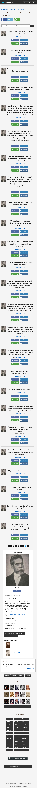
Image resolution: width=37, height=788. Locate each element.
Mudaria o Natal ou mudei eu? (20, 390)
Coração (9, 727)
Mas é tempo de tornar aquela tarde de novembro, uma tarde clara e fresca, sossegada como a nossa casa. (20, 352)
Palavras (16, 736)
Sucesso (24, 747)
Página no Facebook (11, 783)
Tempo (8, 724)
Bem (23, 721)
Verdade (24, 724)
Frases (7, 676)
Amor (8, 719)
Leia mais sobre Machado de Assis (16, 614)
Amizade (9, 730)
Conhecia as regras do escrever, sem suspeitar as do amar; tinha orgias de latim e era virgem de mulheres (20, 408)
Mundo (16, 721)
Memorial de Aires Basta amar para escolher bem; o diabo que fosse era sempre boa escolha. (20, 158)
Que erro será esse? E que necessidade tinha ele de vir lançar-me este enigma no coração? (20, 527)
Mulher (16, 727)
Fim (8, 744)
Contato (25, 786)
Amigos (9, 721)
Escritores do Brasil (9, 633)
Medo (8, 733)
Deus (15, 724)
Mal (23, 730)
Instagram (24, 783)
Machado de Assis (21, 37)
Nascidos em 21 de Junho (11, 636)
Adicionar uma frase (19, 758)
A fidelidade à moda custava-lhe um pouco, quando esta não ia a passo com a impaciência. (20, 452)
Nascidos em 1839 (20, 633)
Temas (28, 676)
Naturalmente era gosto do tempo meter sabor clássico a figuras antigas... (20, 429)
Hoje (15, 733)
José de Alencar (15, 645)
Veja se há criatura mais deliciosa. (20, 471)
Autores (14, 676)
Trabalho (24, 736)
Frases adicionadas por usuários (17, 766)
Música (16, 747)
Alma (15, 730)
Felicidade (24, 727)
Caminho (16, 741)
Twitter (19, 783)
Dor (23, 741)
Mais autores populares (17, 706)
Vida (15, 719)
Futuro (8, 750)
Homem (24, 719)
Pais (8, 747)
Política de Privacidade (16, 786)
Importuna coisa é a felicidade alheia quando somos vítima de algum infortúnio (20, 244)
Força (15, 738)
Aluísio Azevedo (15, 652)
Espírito (24, 744)
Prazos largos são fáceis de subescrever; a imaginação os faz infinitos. (20, 223)
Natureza (24, 738)
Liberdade (9, 736)
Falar (15, 744)
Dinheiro (9, 738)
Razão (8, 741)
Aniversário (17, 750)
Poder (23, 733)
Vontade (24, 750)
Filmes (21, 676)
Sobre (29, 783)
